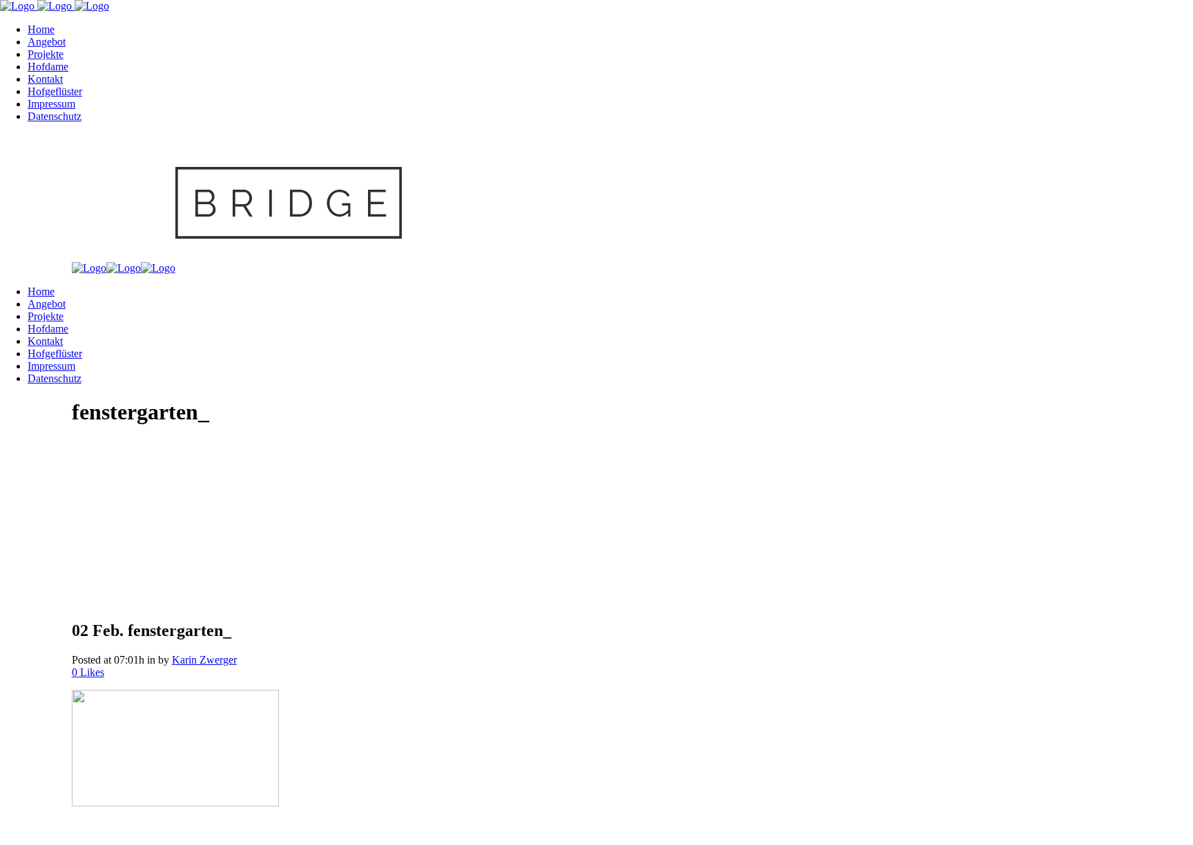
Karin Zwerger (204, 660)
